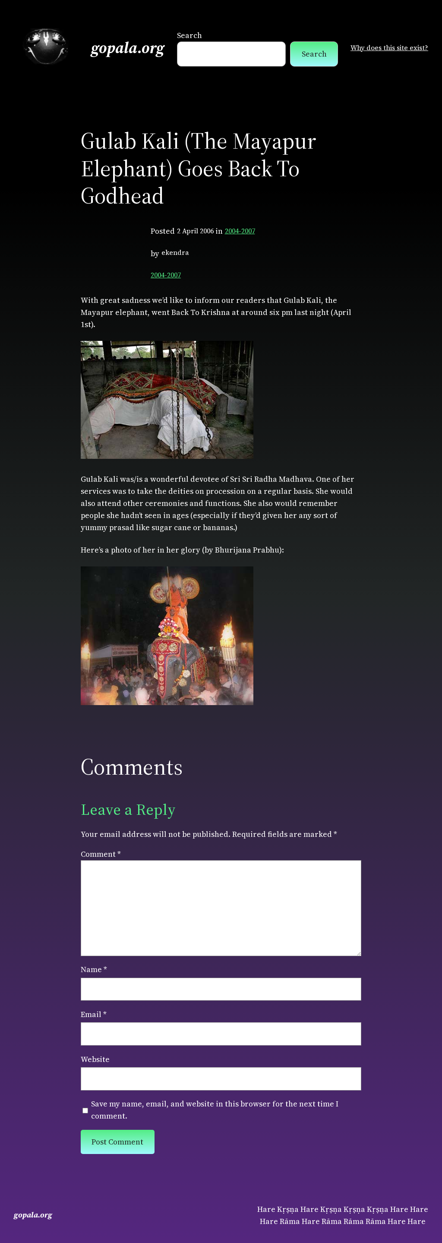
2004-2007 (240, 230)
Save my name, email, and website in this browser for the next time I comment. (214, 1110)
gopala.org (127, 47)
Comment (101, 854)
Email (94, 1014)
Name (94, 969)
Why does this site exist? (389, 47)
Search (189, 35)
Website (95, 1059)
